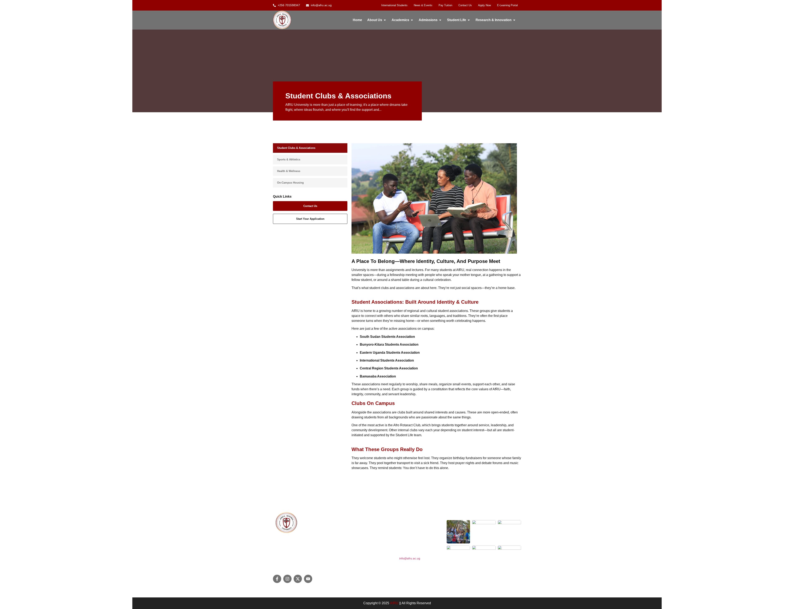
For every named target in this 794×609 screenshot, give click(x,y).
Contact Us (465, 5)
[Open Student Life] (468, 20)
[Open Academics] (412, 20)
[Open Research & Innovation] (514, 20)
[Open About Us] (384, 20)
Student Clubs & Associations (296, 147)
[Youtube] (308, 579)
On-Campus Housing (290, 182)
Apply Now (484, 5)
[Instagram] (287, 579)
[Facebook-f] (277, 579)
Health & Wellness (288, 171)
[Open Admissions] (440, 20)
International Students (394, 5)
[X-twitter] (298, 579)
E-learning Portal (507, 5)
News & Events (423, 5)
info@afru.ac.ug (409, 558)
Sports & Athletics (288, 159)
